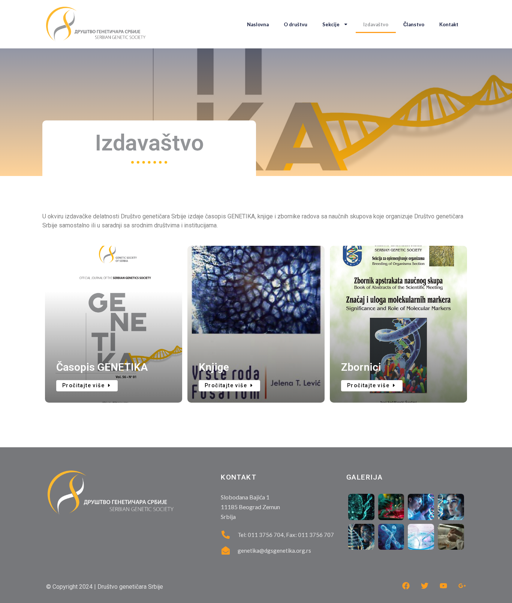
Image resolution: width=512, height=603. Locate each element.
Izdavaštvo (375, 24)
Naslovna (258, 24)
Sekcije (331, 24)
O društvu (295, 24)
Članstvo (413, 24)
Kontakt (448, 24)
